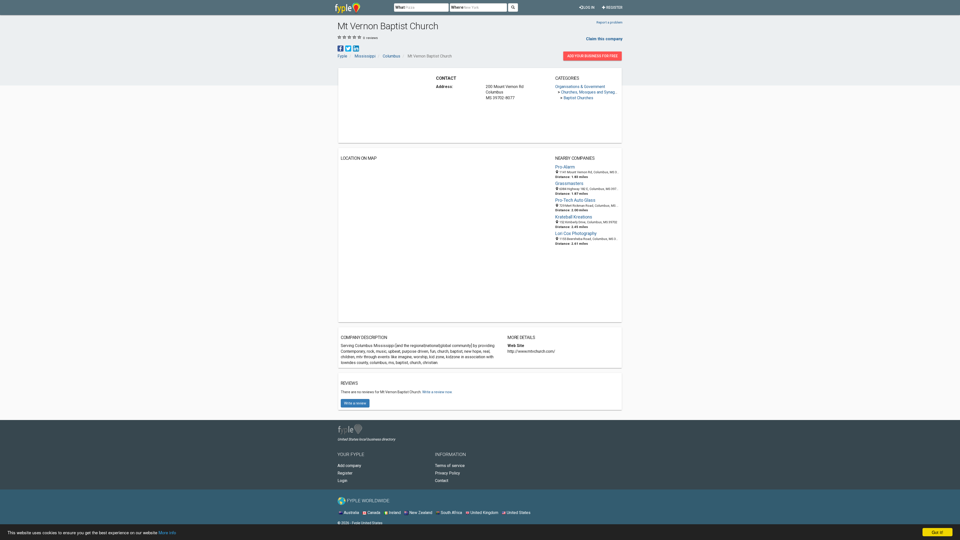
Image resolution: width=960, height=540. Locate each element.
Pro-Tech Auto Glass (575, 200)
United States (518, 512)
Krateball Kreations (573, 217)
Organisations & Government (580, 86)
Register (614, 8)
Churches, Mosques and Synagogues (593, 92)
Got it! (937, 532)
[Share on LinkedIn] (356, 48)
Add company (349, 465)
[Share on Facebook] (341, 48)
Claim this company (604, 38)
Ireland (394, 512)
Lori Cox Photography (575, 233)
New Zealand (420, 512)
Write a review (355, 403)
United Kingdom (484, 512)
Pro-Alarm (565, 167)
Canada (373, 512)
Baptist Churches (578, 98)
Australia (351, 512)
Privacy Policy (447, 473)
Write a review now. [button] (437, 392)
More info (167, 532)
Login (342, 480)
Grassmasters (569, 183)
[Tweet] (348, 48)
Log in (588, 8)
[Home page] (348, 7)
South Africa (451, 512)
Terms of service (450, 465)
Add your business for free (592, 56)
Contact (441, 480)
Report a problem (609, 22)
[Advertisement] (383, 105)
